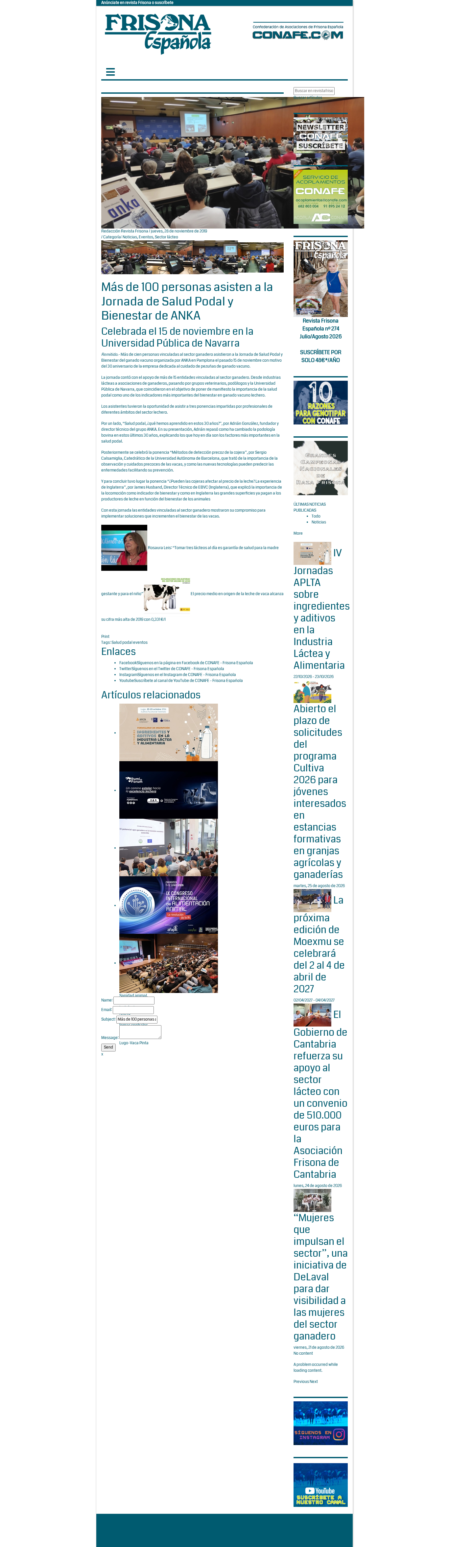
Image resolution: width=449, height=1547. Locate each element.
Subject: (108, 1019)
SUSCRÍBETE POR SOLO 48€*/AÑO (320, 356)
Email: (106, 1010)
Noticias (130, 237)
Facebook (128, 663)
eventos (140, 642)
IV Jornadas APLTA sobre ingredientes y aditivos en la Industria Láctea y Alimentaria (322, 609)
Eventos (146, 237)
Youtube (126, 681)
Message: (110, 1038)
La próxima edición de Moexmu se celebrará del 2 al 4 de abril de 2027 (319, 944)
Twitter (125, 669)
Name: (107, 1000)
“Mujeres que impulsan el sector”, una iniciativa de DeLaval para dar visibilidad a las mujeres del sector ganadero (321, 1277)
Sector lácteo (166, 237)
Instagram (128, 675)
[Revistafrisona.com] (158, 32)
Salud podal (122, 642)
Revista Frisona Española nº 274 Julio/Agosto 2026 (321, 328)
